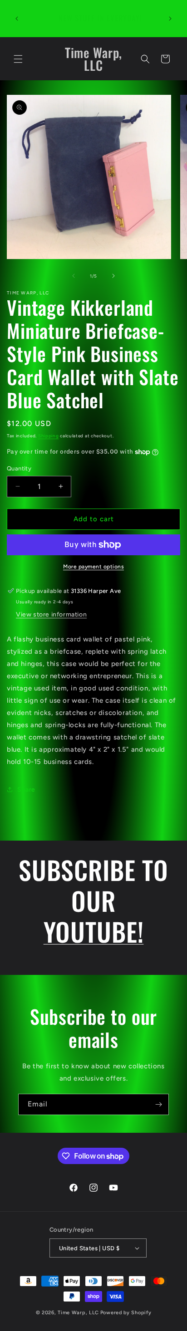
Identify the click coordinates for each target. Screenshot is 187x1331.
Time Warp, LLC (78, 1313)
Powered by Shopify (126, 1313)
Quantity (19, 468)
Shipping (48, 436)
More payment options (93, 566)
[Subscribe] (158, 1104)
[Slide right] (113, 276)
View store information (51, 614)
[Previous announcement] (17, 19)
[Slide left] (74, 276)
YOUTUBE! (94, 931)
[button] (18, 59)
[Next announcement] (170, 19)
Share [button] (26, 789)
